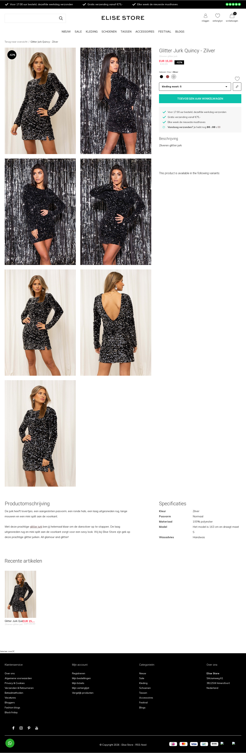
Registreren (78, 673)
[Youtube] (36, 728)
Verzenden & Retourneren (19, 687)
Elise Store (127, 744)
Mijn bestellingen (81, 678)
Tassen (125, 31)
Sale (78, 31)
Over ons (10, 673)
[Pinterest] (29, 728)
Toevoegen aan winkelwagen (200, 98)
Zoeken (61, 18)
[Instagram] (21, 728)
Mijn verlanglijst (80, 687)
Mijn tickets (78, 683)
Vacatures (10, 697)
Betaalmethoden (14, 692)
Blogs (179, 31)
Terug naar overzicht (16, 41)
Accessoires (144, 31)
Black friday (11, 712)
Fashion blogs (12, 707)
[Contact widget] (9, 743)
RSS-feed (140, 744)
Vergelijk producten (82, 692)
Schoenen (109, 31)
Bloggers (10, 702)
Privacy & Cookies (15, 683)
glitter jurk (36, 526)
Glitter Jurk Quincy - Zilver (20, 621)
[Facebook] (13, 728)
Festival (164, 31)
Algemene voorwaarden (18, 678)
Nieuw (66, 31)
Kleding (92, 31)
